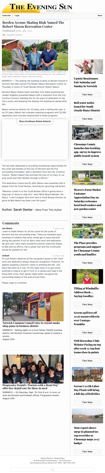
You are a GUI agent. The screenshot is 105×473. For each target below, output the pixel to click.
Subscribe (6, 15)
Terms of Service (47, 458)
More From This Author (49, 209)
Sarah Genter (23, 209)
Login (17, 15)
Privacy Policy (59, 458)
